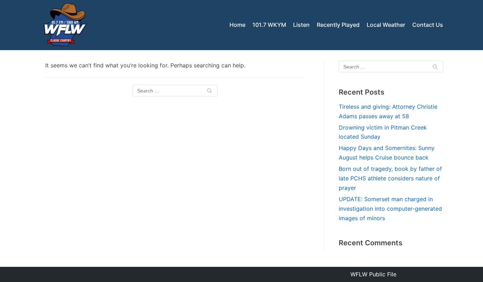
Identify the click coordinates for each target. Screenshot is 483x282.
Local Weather (386, 24)
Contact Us (427, 24)
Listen (301, 24)
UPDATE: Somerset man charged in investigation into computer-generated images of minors (390, 209)
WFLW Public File (373, 274)
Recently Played (338, 24)
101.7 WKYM (269, 24)
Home (237, 24)
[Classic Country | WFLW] (64, 25)
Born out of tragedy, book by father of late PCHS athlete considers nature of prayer (390, 178)
